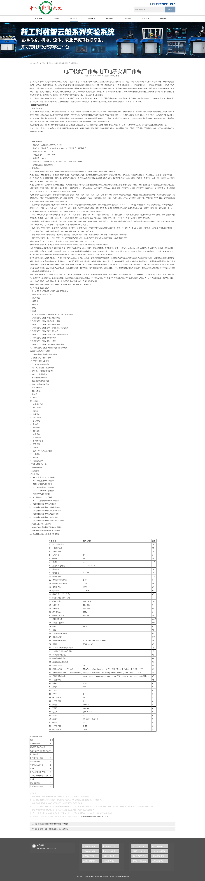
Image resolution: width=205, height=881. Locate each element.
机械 (76, 175)
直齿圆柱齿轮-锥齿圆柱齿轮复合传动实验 (52, 829)
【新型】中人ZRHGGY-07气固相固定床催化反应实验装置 (140, 851)
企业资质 (127, 18)
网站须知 (163, 18)
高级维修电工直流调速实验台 (91, 856)
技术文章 (74, 18)
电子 (34, 82)
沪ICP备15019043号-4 (84, 876)
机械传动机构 (119, 876)
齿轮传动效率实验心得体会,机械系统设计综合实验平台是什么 (160, 856)
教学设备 (38, 18)
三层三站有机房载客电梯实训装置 (160, 861)
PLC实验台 (95, 876)
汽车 (34, 461)
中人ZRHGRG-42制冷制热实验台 (140, 846)
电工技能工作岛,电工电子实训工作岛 (94, 816)
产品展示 (56, 18)
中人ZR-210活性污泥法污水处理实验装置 (111, 851)
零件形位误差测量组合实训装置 (140, 856)
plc (31, 248)
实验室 (32, 195)
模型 (84, 88)
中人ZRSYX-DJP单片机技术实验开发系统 (91, 846)
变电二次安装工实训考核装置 (140, 861)
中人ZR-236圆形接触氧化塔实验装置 (160, 851)
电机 (167, 85)
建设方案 (91, 18)
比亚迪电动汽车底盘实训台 (111, 861)
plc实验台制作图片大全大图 (91, 861)
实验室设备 (103, 876)
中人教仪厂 (116, 76)
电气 (172, 85)
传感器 (159, 261)
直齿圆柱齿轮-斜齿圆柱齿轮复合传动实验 (52, 824)
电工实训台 (110, 876)
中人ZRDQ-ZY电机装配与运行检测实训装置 (111, 846)
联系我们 (145, 18)
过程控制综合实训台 (110, 856)
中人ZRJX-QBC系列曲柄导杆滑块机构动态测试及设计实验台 (160, 846)
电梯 (101, 248)
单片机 (50, 258)
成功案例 (109, 18)
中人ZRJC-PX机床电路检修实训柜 (91, 851)
